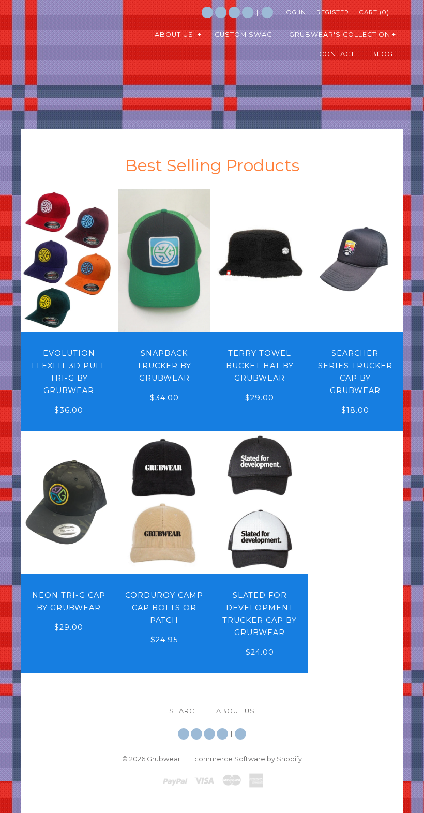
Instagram (234, 12)
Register (332, 12)
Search (267, 12)
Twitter (207, 12)
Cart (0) (374, 12)
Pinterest (247, 12)
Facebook (220, 12)
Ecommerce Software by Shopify (246, 759)
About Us (235, 711)
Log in (294, 12)
